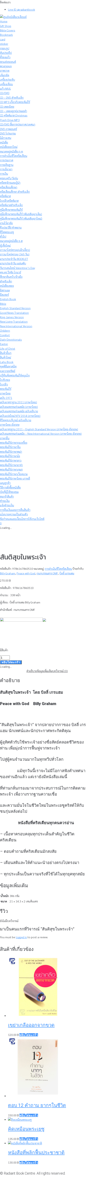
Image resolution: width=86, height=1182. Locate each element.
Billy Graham (7, 573)
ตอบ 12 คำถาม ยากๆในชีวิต (37, 1105)
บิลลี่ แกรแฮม (66, 573)
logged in (21, 937)
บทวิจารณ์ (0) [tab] (60, 671)
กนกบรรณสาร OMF (47, 573)
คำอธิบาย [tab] (31, 671)
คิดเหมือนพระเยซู (26, 1129)
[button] (28, 1035)
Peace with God (26, 573)
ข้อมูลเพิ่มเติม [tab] (44, 671)
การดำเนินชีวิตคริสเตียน (58, 568)
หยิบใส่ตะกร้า (11, 662)
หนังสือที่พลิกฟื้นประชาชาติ (36, 1152)
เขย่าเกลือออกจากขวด (31, 1025)
